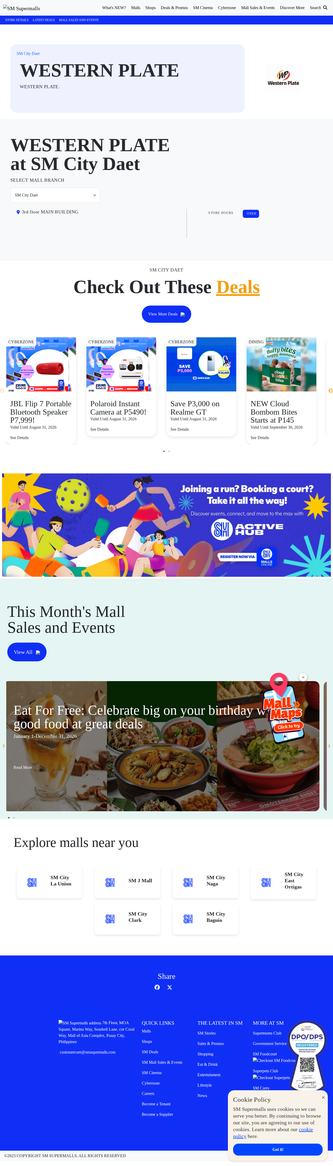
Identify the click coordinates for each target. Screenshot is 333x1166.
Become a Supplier (157, 1114)
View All (24, 652)
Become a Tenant (156, 1104)
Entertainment (208, 1075)
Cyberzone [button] (227, 7)
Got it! (278, 1149)
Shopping (205, 1054)
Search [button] (316, 7)
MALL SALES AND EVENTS (79, 20)
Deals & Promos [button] (174, 7)
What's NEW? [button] (114, 7)
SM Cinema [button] (203, 7)
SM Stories (206, 1033)
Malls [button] (135, 7)
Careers (148, 1093)
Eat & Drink (207, 1064)
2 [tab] (169, 451)
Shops (147, 1041)
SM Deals (150, 1052)
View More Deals (163, 314)
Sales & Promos (210, 1043)
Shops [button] (150, 7)
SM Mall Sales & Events (162, 1062)
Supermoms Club (267, 1033)
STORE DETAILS (17, 20)
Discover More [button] (292, 7)
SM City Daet (28, 53)
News (202, 1095)
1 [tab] (163, 451)
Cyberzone (151, 1083)
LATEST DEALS (44, 20)
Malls (146, 1031)
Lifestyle (204, 1085)
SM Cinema (152, 1072)
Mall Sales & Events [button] (258, 7)
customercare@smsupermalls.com (88, 1052)
